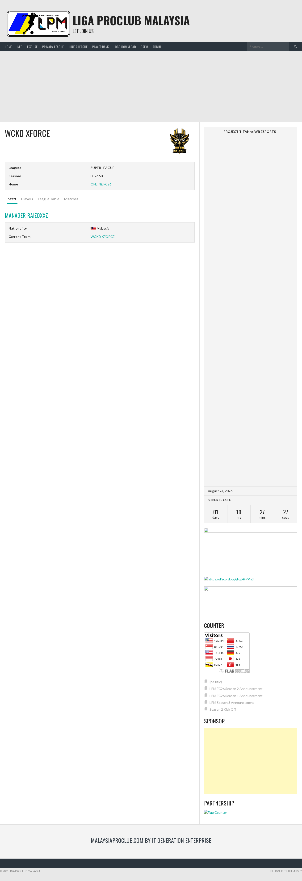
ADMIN (157, 46)
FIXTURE (32, 46)
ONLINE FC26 (101, 184)
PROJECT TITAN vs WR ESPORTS (249, 132)
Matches (71, 199)
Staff (12, 199)
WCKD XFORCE (103, 237)
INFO (19, 46)
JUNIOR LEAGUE (78, 46)
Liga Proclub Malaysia (131, 20)
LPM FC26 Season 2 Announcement (236, 689)
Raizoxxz (26, 215)
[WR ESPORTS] (287, 306)
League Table (48, 199)
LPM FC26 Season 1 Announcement (236, 696)
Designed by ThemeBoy (286, 871)
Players (27, 199)
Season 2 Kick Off (223, 709)
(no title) (216, 682)
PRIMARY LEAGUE (53, 46)
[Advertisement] (151, 87)
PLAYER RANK (100, 46)
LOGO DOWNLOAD (124, 46)
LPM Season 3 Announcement (232, 703)
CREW (144, 46)
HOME (8, 46)
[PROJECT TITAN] (214, 131)
